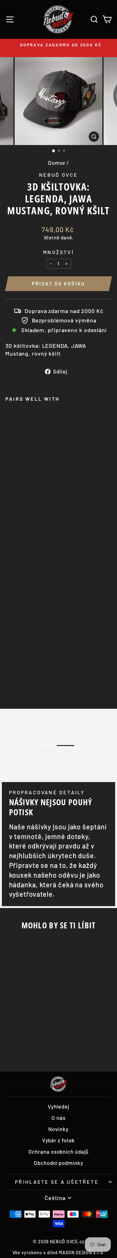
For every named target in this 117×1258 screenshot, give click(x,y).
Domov (57, 162)
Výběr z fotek (58, 1140)
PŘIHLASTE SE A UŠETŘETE (57, 1182)
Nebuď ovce (58, 175)
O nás (58, 1117)
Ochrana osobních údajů (58, 1151)
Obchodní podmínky (58, 1163)
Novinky (58, 1129)
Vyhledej (58, 1106)
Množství (58, 252)
